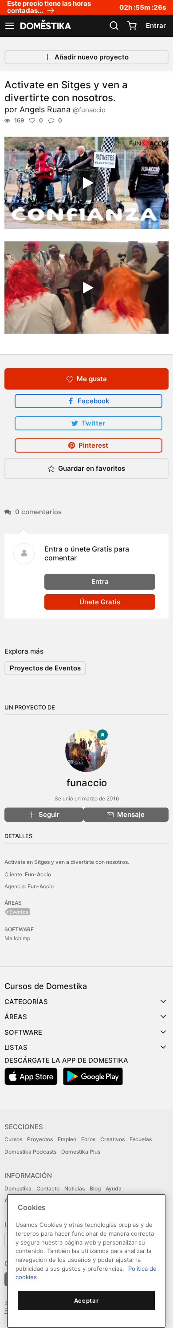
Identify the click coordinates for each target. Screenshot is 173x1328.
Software (23, 1032)
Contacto (47, 1188)
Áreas (15, 1017)
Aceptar (86, 1300)
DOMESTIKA (45, 26)
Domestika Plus (80, 1151)
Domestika (17, 1188)
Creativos (112, 1139)
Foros (88, 1139)
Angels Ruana (63, 109)
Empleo (67, 1139)
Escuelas (141, 1139)
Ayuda (114, 1188)
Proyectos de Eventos (45, 668)
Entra (100, 581)
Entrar (156, 25)
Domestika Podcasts (30, 1151)
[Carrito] (132, 26)
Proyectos (40, 1139)
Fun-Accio (38, 874)
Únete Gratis (99, 602)
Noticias (74, 1188)
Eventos (18, 912)
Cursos (13, 1139)
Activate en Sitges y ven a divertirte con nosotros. (66, 862)
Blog (95, 1188)
